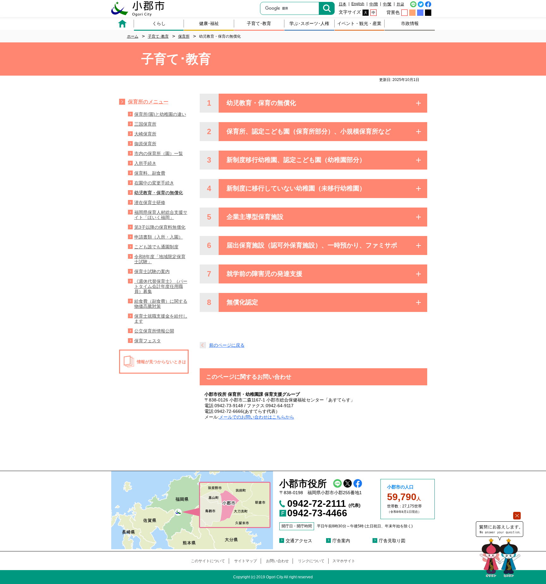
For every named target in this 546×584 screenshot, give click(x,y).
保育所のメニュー (148, 101)
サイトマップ (245, 561)
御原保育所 (145, 143)
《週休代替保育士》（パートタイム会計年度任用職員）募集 (160, 286)
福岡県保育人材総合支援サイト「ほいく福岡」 (160, 215)
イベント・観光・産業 (359, 23)
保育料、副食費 (149, 173)
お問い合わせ (277, 561)
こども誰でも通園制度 (156, 246)
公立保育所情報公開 (154, 330)
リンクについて (311, 561)
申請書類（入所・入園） (158, 236)
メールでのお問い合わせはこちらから (256, 416)
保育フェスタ (147, 340)
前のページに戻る (227, 345)
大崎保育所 (145, 133)
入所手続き (145, 163)
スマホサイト (343, 561)
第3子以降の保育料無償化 (159, 227)
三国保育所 (145, 124)
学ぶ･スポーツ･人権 (309, 23)
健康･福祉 (209, 23)
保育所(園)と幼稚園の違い (160, 114)
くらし (159, 23)
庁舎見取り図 (392, 540)
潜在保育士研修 (149, 202)
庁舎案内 (341, 540)
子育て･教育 (259, 23)
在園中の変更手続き (154, 182)
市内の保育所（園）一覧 (158, 153)
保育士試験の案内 (152, 271)
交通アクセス (299, 540)
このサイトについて (208, 561)
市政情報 (410, 23)
